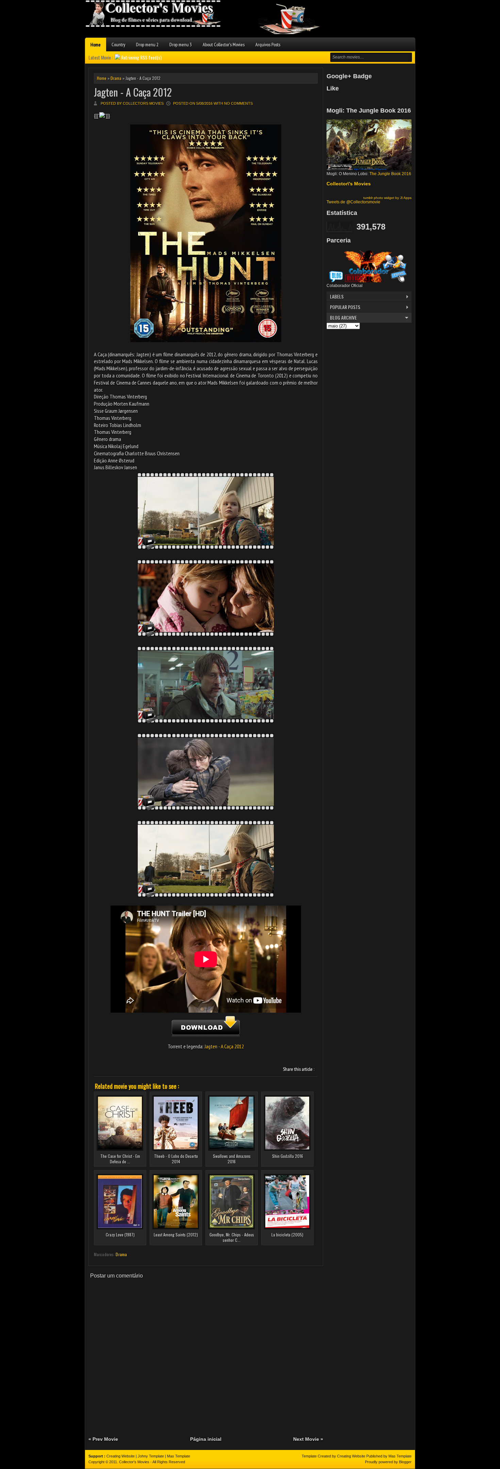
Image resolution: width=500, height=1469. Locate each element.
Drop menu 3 (180, 44)
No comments (238, 103)
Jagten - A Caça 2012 (133, 92)
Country (118, 44)
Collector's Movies (134, 1462)
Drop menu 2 (147, 44)
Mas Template (178, 1456)
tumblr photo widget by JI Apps (387, 198)
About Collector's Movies (224, 44)
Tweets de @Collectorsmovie (353, 202)
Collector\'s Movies (349, 183)
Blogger (405, 1462)
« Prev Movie (103, 1439)
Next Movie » (308, 1439)
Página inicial (205, 1439)
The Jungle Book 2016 (390, 173)
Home (95, 44)
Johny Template (151, 1456)
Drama (116, 78)
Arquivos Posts (267, 44)
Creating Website (120, 1456)
